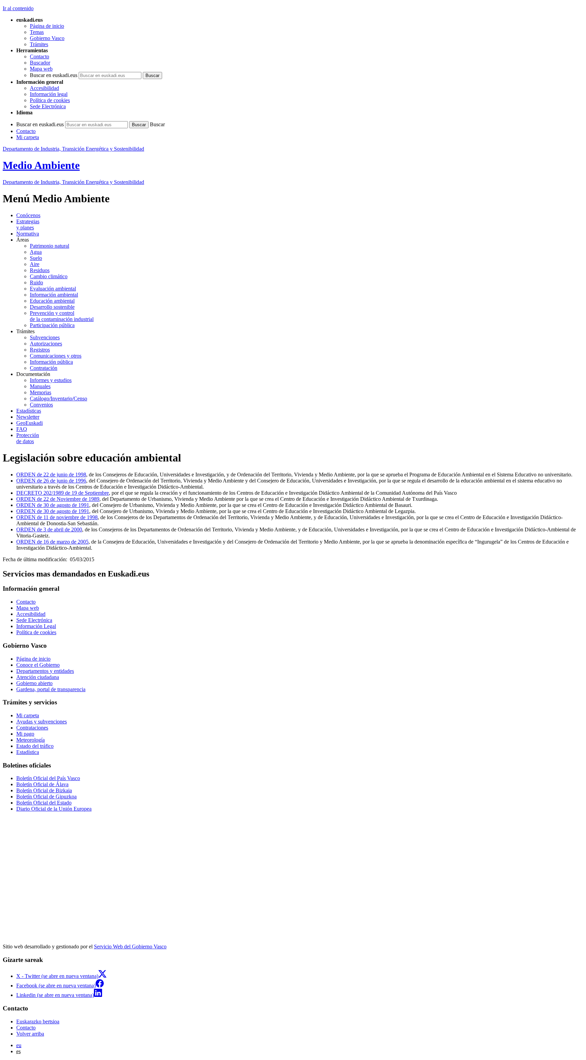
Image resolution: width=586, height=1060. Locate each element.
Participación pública (52, 325)
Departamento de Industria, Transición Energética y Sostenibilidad (73, 149)
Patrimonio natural (49, 246)
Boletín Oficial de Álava (42, 784)
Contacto (39, 56)
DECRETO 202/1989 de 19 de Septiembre (62, 493)
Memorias (40, 392)
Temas (37, 32)
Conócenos (28, 215)
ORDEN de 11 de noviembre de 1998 (57, 517)
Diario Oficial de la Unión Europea (54, 809)
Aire (34, 264)
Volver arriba (30, 1034)
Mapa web (41, 69)
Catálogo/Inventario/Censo (58, 398)
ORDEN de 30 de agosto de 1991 (52, 505)
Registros (40, 350)
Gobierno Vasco (47, 38)
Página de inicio (47, 26)
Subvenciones (45, 337)
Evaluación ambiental (53, 288)
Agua (36, 252)
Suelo (36, 258)
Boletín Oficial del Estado (44, 803)
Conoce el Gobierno (38, 665)
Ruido (36, 282)
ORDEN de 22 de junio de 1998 (51, 474)
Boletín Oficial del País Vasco (48, 778)
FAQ (21, 429)
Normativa (27, 233)
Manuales (40, 386)
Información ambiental (54, 295)
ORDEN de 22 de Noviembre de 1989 (57, 499)
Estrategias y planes (27, 224)
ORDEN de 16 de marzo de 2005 (52, 542)
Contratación (43, 368)
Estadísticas (28, 411)
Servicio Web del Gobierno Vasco (130, 946)
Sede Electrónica (48, 106)
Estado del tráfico (35, 746)
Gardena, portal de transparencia (50, 689)
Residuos (40, 270)
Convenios (41, 405)
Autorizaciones (46, 343)
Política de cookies (50, 100)
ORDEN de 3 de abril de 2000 (49, 529)
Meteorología (30, 740)
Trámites (39, 44)
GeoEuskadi (29, 423)
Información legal (48, 94)
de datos (27, 438)
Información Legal (36, 626)
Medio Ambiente (41, 165)
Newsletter (27, 417)
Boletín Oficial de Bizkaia (44, 790)
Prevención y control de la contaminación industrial (62, 316)
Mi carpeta (27, 137)
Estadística (27, 752)
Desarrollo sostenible (52, 307)
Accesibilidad (44, 88)
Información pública (51, 362)
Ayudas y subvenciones (41, 721)
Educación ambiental (52, 301)
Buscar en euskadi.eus (53, 75)
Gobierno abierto (34, 683)
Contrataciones (32, 728)
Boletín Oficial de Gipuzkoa (46, 796)
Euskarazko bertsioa (37, 1021)
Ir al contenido (18, 8)
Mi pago (25, 734)
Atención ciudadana (37, 677)
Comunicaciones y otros (55, 356)
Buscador (40, 62)
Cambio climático (48, 276)
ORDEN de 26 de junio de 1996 (51, 481)
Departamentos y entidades (45, 671)
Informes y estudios (51, 380)
